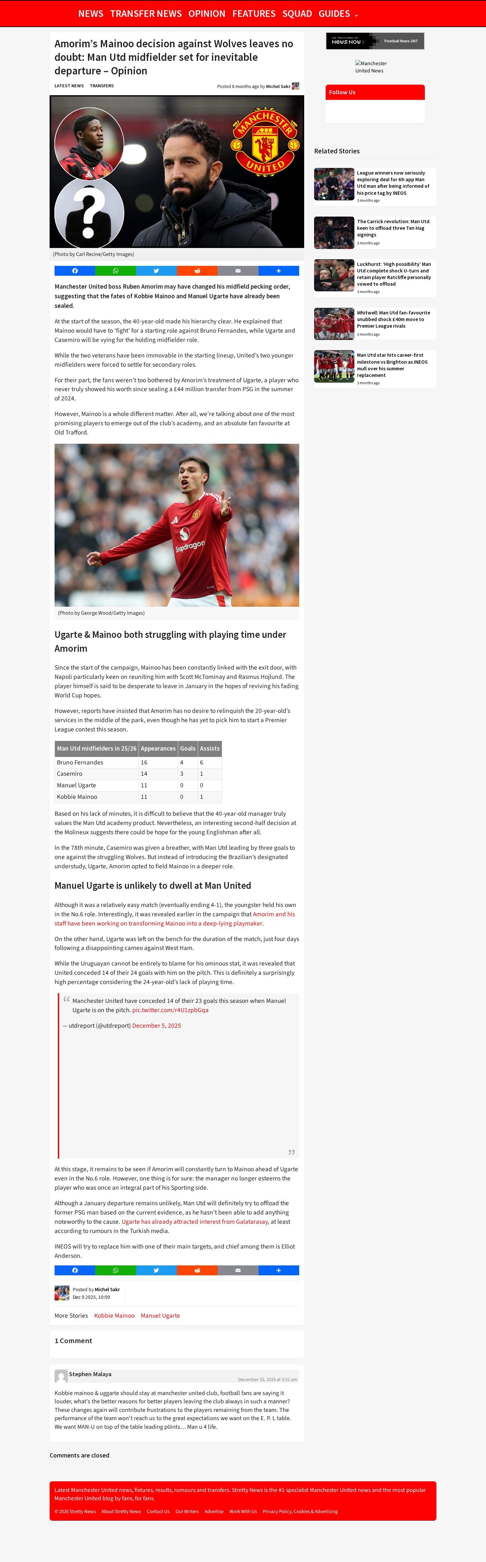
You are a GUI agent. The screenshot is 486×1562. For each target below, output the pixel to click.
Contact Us (158, 1511)
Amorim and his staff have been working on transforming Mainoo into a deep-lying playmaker (175, 919)
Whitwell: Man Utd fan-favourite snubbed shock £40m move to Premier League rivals (393, 319)
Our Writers (187, 1511)
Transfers (102, 86)
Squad (297, 13)
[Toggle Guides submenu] (356, 13)
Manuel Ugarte (160, 1315)
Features (254, 13)
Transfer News (146, 13)
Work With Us (243, 1511)
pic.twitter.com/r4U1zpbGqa (170, 1010)
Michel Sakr (278, 86)
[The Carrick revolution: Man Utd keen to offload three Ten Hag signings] (334, 233)
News (90, 13)
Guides (334, 13)
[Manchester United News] (375, 66)
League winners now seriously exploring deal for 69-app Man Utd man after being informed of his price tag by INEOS (393, 183)
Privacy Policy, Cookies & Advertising (300, 1511)
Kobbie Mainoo (114, 1315)
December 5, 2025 (156, 1025)
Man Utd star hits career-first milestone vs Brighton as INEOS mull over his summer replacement (392, 365)
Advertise (214, 1511)
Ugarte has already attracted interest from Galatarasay (194, 1221)
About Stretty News (121, 1511)
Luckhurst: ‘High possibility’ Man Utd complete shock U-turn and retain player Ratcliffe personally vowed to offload (394, 274)
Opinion (207, 13)
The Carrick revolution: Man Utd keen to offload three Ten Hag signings (393, 228)
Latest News (69, 86)
